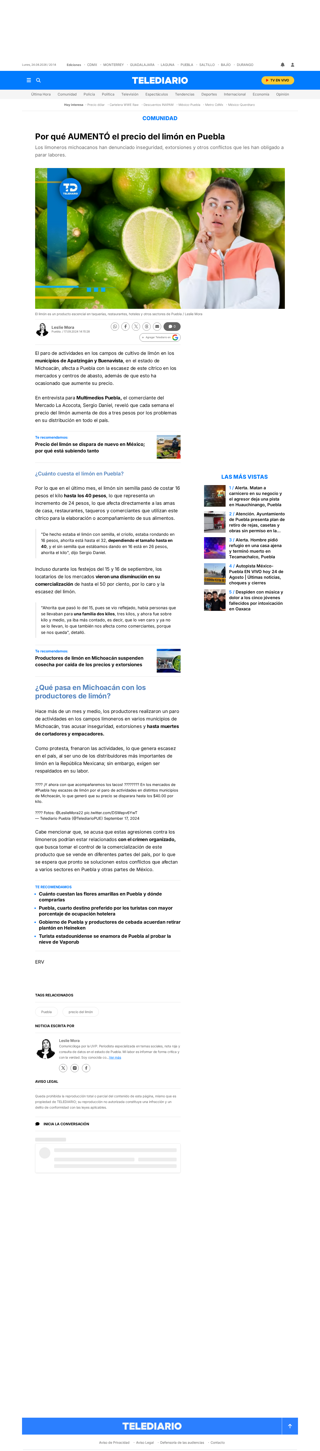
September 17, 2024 (121, 818)
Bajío (226, 65)
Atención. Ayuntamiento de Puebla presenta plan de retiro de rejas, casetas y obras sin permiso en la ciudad (257, 525)
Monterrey (113, 65)
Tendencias (184, 94)
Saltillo (207, 65)
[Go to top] (290, 1426)
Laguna (168, 65)
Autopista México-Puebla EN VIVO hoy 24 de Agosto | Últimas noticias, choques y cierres (256, 574)
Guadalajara (142, 65)
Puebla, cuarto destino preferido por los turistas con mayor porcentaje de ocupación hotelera (106, 911)
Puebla (187, 65)
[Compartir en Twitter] (136, 326)
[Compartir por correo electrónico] (157, 326)
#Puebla (42, 790)
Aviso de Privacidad (114, 1442)
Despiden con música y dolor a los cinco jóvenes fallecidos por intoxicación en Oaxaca (256, 600)
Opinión (282, 94)
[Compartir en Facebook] (125, 326)
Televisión (129, 94)
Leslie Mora (63, 327)
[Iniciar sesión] (292, 65)
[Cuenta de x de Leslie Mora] (63, 1068)
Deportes (209, 94)
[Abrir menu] (29, 80)
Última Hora (41, 94)
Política (108, 94)
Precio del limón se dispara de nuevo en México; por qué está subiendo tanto (90, 447)
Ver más (115, 1057)
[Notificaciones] (283, 64)
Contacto (218, 1442)
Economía (261, 94)
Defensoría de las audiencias (182, 1442)
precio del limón (81, 1012)
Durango (245, 65)
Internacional (235, 94)
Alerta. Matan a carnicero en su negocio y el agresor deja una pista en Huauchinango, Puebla (255, 496)
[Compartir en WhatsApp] (115, 326)
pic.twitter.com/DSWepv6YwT (110, 812)
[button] (160, 337)
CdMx (92, 65)
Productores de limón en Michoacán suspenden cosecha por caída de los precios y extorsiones (89, 661)
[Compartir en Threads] (146, 326)
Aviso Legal (145, 1442)
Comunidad (67, 94)
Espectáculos (156, 94)
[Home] (160, 80)
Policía (89, 94)
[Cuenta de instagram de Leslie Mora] (75, 1068)
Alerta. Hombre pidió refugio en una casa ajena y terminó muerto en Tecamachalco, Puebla (255, 548)
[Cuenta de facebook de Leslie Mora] (86, 1068)
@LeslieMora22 (69, 812)
